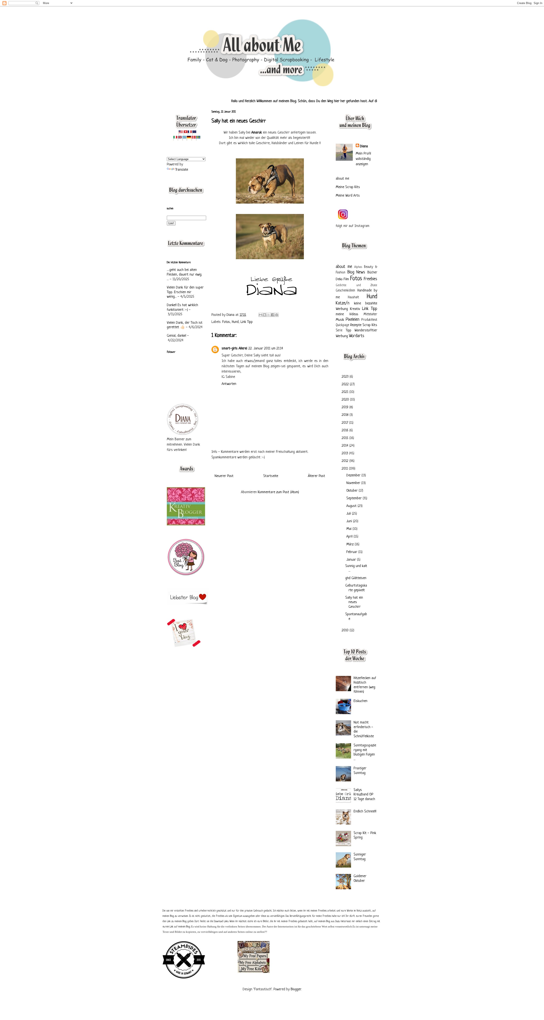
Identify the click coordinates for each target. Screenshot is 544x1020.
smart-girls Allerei (234, 348)
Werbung (342, 336)
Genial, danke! (176, 336)
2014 (345, 446)
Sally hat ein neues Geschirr (354, 602)
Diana (231, 315)
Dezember (353, 475)
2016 (345, 430)
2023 (346, 377)
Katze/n (342, 303)
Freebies (370, 279)
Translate (181, 170)
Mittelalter (370, 314)
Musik (340, 320)
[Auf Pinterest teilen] (277, 315)
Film (346, 279)
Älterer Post (316, 476)
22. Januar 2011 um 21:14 (265, 348)
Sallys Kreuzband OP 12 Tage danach (364, 794)
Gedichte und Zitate (356, 285)
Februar (352, 552)
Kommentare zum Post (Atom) (278, 492)
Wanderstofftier (365, 330)
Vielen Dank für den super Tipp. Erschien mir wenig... (185, 292)
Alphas (358, 267)
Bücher (372, 272)
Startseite (270, 476)
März (350, 544)
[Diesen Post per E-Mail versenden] (260, 315)
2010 (346, 630)
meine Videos (347, 314)
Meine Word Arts (348, 196)
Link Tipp (247, 322)
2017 (345, 423)
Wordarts (356, 335)
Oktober (352, 491)
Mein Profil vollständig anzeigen (363, 159)
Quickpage (342, 325)
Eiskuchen (360, 701)
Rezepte (355, 325)
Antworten (229, 384)
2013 (345, 453)
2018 (346, 415)
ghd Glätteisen (355, 578)
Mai (349, 529)
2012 (345, 461)
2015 (345, 438)
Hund (235, 322)
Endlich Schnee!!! (365, 811)
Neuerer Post (224, 476)
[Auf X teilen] (268, 315)
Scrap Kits (370, 325)
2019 (345, 407)
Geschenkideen (345, 291)
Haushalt (353, 297)
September (354, 498)
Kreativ (355, 309)
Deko (339, 279)
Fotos (226, 322)
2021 (345, 392)
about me (342, 179)
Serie (339, 330)
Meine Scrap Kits (348, 187)
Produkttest (369, 320)
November (353, 483)
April (350, 537)
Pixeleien (352, 319)
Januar (351, 560)
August (352, 506)
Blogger (296, 989)
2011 (345, 469)
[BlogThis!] (264, 315)
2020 (346, 400)
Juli (349, 514)
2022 (346, 384)
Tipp (348, 330)
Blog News (356, 272)
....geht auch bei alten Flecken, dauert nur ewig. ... (184, 274)
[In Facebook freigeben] (273, 315)
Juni (349, 521)
